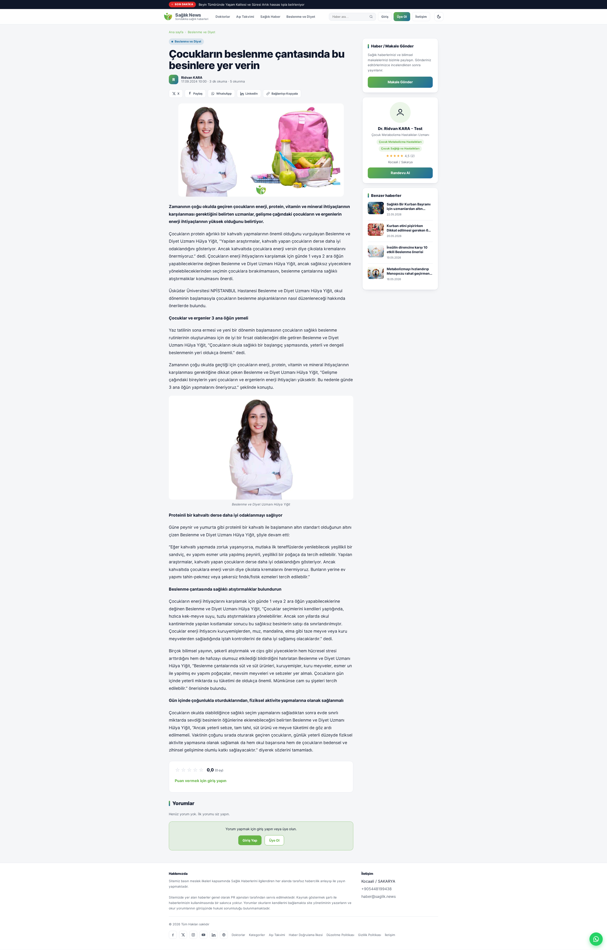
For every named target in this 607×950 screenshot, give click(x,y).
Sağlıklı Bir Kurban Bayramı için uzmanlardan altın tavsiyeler (409, 206)
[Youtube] (203, 935)
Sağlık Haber (270, 17)
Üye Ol (402, 17)
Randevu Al (400, 173)
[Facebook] (173, 935)
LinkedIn (251, 93)
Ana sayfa (176, 32)
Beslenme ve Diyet (300, 17)
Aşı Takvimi (245, 17)
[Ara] (371, 17)
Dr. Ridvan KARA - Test (400, 128)
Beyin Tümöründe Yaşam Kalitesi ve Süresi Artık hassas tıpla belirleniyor (251, 4)
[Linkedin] (214, 935)
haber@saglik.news (378, 896)
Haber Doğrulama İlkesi (306, 935)
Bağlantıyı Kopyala (284, 93)
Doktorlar (223, 17)
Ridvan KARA (191, 77)
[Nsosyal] (224, 935)
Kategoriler (257, 935)
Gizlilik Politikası (369, 935)
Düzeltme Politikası (340, 935)
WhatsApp (224, 93)
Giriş (384, 17)
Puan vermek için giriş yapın (200, 780)
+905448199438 (376, 888)
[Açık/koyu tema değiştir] (438, 16)
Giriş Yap (250, 840)
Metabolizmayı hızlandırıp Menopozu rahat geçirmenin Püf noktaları (410, 271)
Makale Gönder (400, 82)
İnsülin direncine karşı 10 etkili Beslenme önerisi (407, 249)
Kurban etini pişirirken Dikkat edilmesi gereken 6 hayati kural (407, 228)
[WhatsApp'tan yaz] (596, 939)
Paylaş (197, 93)
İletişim (421, 17)
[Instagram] (193, 935)
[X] (183, 935)
